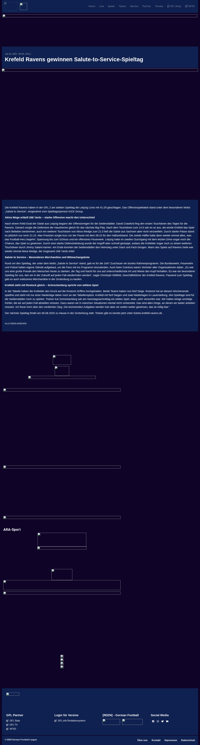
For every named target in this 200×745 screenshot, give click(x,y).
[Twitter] (162, 721)
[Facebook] (153, 721)
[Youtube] (167, 721)
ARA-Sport (12, 530)
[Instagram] (157, 721)
